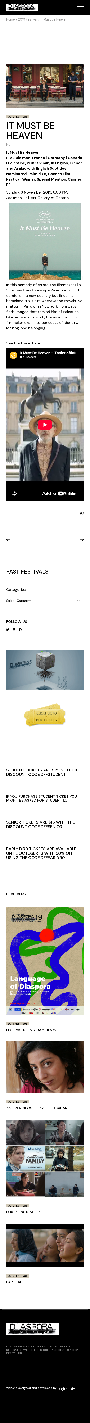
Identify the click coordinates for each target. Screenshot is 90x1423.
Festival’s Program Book (25, 540)
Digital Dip (14, 1353)
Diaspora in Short (24, 1211)
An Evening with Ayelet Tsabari (37, 1108)
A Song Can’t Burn (65, 540)
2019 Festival (27, 19)
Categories (16, 589)
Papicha (13, 1281)
